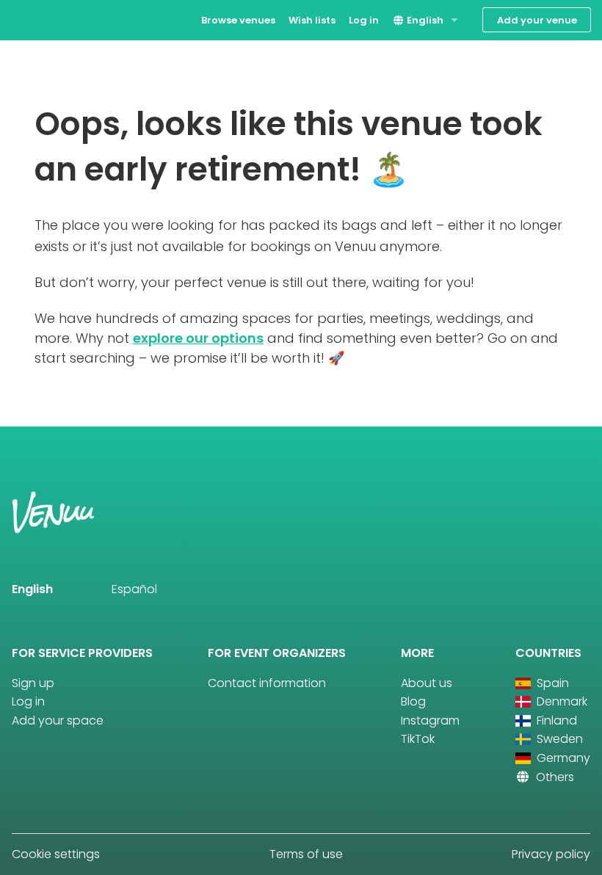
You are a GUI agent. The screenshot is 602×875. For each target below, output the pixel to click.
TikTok (418, 738)
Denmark (560, 701)
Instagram (430, 720)
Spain (551, 683)
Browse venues (238, 20)
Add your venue (537, 20)
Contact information (267, 683)
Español (134, 589)
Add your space (58, 720)
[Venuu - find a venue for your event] (38, 18)
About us (426, 683)
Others (553, 777)
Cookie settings (56, 854)
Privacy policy (551, 854)
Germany (562, 757)
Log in (364, 20)
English (424, 20)
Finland (555, 720)
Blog (413, 701)
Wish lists (312, 20)
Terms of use (306, 854)
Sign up (33, 683)
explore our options (198, 338)
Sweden (558, 738)
